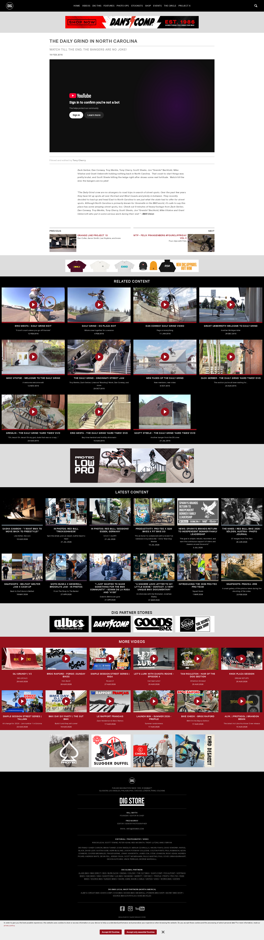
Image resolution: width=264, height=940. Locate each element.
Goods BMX (129, 893)
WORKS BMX (166, 879)
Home (77, 5)
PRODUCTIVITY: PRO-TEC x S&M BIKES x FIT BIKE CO (154, 530)
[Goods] (153, 624)
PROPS (166, 876)
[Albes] (69, 624)
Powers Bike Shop (155, 893)
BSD (104, 873)
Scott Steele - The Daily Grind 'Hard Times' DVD (165, 433)
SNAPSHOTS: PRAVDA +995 (241, 584)
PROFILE (157, 876)
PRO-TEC (174, 876)
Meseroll (140, 893)
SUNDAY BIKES (110, 879)
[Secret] (195, 624)
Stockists (137, 5)
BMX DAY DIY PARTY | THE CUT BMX (66, 717)
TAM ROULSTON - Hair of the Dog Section (198, 675)
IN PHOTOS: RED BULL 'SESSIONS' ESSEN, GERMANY (110, 530)
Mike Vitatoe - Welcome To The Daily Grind (33, 378)
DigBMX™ (148, 788)
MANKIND (128, 876)
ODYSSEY (148, 876)
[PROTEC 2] (132, 465)
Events (157, 5)
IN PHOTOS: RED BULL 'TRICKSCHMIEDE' (66, 530)
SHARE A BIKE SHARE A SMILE (131, 879)
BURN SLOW (113, 873)
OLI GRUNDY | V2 (22, 674)
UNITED (149, 879)
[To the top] (132, 780)
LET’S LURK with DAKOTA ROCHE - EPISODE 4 (154, 675)
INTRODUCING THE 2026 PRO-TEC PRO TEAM (198, 585)
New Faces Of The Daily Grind (165, 378)
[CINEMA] (153, 750)
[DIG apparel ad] (132, 266)
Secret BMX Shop (174, 893)
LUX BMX (119, 876)
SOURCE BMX (96, 879)
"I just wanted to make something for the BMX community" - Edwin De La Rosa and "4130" (110, 588)
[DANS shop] (111, 624)
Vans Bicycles (144, 896)
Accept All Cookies (110, 932)
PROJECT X (184, 5)
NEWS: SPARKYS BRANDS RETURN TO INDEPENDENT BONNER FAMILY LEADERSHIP (197, 531)
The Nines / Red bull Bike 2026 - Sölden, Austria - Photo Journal (241, 531)
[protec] (69, 750)
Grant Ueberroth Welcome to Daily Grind (231, 326)
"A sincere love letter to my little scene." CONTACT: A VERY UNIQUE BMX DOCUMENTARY (154, 587)
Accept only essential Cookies (141, 932)
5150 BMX (117, 893)
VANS (156, 879)
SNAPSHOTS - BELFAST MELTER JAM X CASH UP (22, 585)
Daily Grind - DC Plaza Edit (99, 326)
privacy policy (9, 925)
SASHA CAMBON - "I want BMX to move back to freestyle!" (22, 530)
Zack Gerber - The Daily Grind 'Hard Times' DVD (231, 378)
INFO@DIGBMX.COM (135, 829)
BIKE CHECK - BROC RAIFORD (198, 716)
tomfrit (132, 917)
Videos (86, 5)
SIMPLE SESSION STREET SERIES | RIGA (110, 675)
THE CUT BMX (143, 873)
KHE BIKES (90, 876)
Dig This (96, 5)
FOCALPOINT (169, 873)
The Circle (170, 5)
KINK (99, 876)
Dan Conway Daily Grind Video (165, 326)
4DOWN (176, 879)
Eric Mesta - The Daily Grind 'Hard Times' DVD (99, 433)
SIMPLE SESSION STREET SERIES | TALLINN (22, 717)
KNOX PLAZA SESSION (241, 674)
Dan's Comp (106, 893)
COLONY (132, 873)
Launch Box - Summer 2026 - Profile (154, 717)
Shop (148, 5)
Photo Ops (123, 5)
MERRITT (138, 876)
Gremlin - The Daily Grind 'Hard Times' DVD (33, 433)
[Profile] (195, 750)
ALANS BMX (84, 873)
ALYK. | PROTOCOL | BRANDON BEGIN (242, 717)
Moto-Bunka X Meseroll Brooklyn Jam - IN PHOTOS (66, 585)
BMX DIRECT (95, 873)
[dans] (132, 22)
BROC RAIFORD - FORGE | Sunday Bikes (66, 675)
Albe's (84, 893)
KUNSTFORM (108, 876)
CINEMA (123, 873)
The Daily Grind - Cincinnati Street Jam (99, 378)
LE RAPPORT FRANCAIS (110, 716)
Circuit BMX (94, 893)
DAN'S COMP (156, 873)
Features (109, 5)
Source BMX (119, 896)
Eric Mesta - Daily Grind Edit (33, 326)
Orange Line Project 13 (92, 235)
